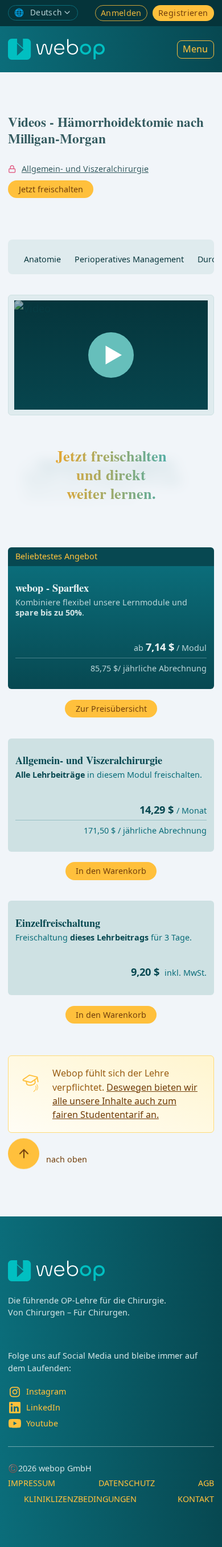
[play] (111, 355)
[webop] (56, 49)
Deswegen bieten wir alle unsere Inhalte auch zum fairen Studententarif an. (125, 1101)
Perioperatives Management (129, 259)
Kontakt (196, 1499)
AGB (206, 1483)
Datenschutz (126, 1483)
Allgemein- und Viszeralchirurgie (85, 168)
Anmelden (121, 12)
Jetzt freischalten (51, 189)
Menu (195, 49)
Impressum (31, 1483)
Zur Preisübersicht (111, 708)
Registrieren (183, 12)
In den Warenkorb (111, 1014)
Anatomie (42, 259)
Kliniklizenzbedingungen (80, 1499)
